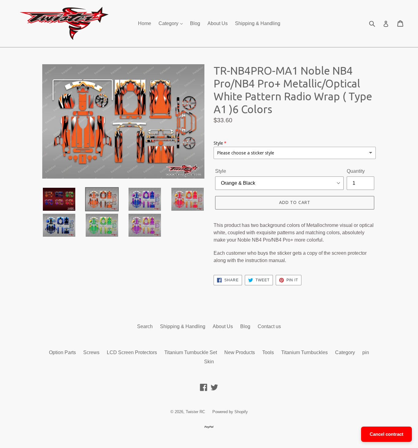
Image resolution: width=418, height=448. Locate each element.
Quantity (356, 171)
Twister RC (195, 411)
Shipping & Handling (257, 23)
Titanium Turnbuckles (304, 352)
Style (220, 171)
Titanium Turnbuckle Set (190, 352)
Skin (209, 361)
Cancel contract (386, 434)
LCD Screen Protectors (132, 352)
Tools (268, 352)
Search (145, 326)
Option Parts (62, 352)
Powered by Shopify (230, 411)
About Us (217, 23)
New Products (239, 352)
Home (144, 23)
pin (365, 352)
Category (169, 23)
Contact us (269, 326)
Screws (91, 352)
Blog (195, 23)
